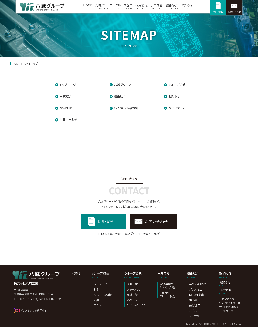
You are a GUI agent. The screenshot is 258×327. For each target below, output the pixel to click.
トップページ (68, 84)
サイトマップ (226, 311)
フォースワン (134, 289)
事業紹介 (66, 96)
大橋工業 (132, 295)
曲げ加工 (194, 305)
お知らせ (187, 6)
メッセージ (100, 284)
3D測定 (193, 310)
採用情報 (141, 6)
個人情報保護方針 (126, 108)
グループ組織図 (103, 295)
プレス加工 (195, 289)
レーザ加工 (195, 316)
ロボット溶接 (197, 295)
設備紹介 (225, 275)
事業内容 (157, 6)
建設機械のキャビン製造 (167, 285)
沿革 (97, 300)
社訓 (97, 289)
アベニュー (133, 300)
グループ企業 (123, 6)
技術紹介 (172, 6)
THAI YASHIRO (136, 305)
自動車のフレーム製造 (167, 294)
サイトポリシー (177, 108)
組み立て (194, 300)
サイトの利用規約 (229, 307)
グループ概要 (100, 275)
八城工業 (132, 284)
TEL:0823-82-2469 (25, 299)
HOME (87, 5)
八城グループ (103, 6)
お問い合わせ (234, 12)
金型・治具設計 (198, 284)
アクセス (99, 305)
